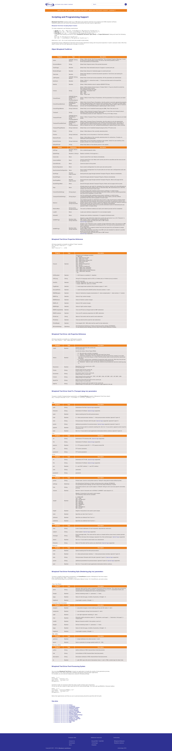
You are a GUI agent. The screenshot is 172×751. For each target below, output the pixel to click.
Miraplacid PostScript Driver (98, 10)
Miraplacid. (61, 748)
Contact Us (72, 741)
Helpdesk (94, 745)
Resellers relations (119, 743)
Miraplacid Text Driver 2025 (63, 705)
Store (70, 745)
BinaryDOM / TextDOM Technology (97, 742)
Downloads (72, 743)
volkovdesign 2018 (122, 748)
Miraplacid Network (119, 741)
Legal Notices (67, 748)
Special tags (83, 221)
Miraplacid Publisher (80, 10)
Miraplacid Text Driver (65, 10)
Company (111, 10)
